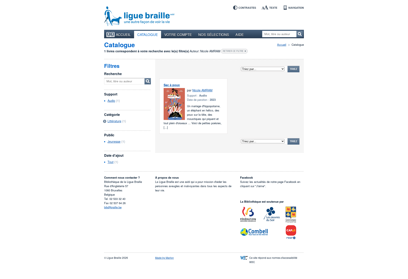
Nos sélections (213, 34)
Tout (110, 162)
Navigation (296, 8)
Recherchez (299, 34)
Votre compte (178, 34)
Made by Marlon (164, 257)
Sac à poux (172, 85)
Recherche (113, 73)
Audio (111, 100)
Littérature (114, 121)
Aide (239, 34)
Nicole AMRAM (202, 90)
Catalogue (147, 34)
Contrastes (247, 8)
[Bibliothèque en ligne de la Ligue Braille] (139, 16)
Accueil (123, 34)
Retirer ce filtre (233, 51)
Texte (273, 8)
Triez (293, 69)
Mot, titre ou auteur (147, 81)
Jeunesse (114, 141)
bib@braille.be (113, 207)
